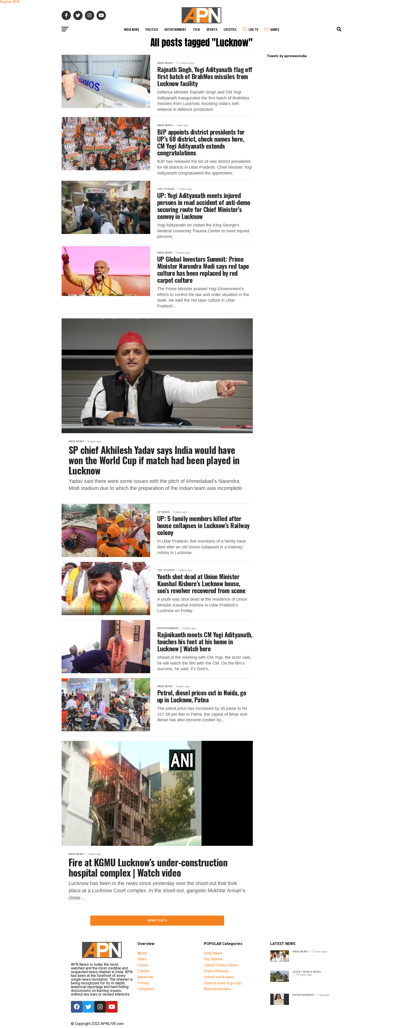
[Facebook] (77, 1007)
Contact (143, 971)
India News (131, 29)
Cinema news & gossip (222, 983)
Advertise (145, 977)
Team (141, 959)
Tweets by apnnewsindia (287, 56)
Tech (196, 29)
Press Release (216, 971)
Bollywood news (217, 989)
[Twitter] (88, 1007)
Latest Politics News (221, 965)
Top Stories (213, 959)
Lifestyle (230, 29)
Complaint (145, 989)
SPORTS (211, 29)
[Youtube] (112, 1007)
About (142, 953)
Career (142, 965)
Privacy (143, 983)
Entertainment (175, 29)
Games (274, 29)
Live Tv (253, 29)
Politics (152, 29)
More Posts (157, 920)
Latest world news (219, 977)
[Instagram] (100, 1007)
